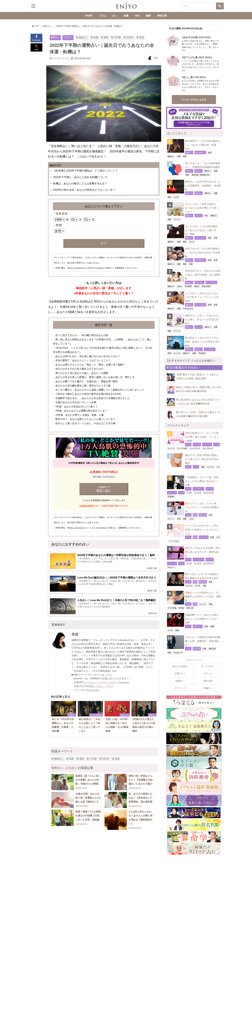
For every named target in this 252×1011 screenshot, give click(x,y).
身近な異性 (206, 286)
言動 (204, 585)
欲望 (209, 152)
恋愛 (126, 15)
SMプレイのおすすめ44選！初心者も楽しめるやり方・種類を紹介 (202, 552)
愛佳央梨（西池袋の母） (201, 175)
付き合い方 (178, 652)
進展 (169, 331)
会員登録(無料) (86, 506)
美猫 (141, 37)
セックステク (195, 448)
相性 (185, 156)
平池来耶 (188, 286)
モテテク (189, 585)
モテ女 (197, 585)
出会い (179, 286)
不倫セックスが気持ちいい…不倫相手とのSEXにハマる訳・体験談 (203, 596)
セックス (177, 353)
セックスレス (208, 448)
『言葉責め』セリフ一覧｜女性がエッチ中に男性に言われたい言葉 (202, 481)
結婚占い (180, 681)
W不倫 (181, 608)
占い (114, 15)
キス (218, 537)
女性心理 (189, 608)
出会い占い (199, 282)
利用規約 (100, 268)
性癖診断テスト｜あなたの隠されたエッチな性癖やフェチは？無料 (202, 619)
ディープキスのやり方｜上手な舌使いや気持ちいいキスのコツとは (202, 530)
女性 (179, 519)
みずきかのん (188, 308)
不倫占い (207, 688)
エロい (191, 519)
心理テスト (197, 626)
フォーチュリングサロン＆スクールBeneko (106, 682)
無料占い (55, 37)
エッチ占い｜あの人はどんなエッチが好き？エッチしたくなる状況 (202, 297)
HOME (88, 15)
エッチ (216, 444)
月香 (191, 264)
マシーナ (177, 219)
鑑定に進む (104, 489)
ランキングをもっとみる (194, 99)
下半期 (117, 37)
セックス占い (200, 238)
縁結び (196, 286)
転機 (96, 37)
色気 (210, 515)
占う (104, 243)
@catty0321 (93, 690)
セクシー (171, 519)
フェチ (170, 630)
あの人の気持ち (180, 666)
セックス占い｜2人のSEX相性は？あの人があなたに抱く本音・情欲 (201, 230)
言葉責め (171, 496)
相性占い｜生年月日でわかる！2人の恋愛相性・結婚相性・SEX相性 (203, 185)
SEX (137, 15)
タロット (198, 215)
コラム (102, 15)
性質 (204, 648)
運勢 (106, 37)
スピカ (176, 197)
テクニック (207, 444)
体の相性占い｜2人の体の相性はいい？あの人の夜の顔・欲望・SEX (202, 145)
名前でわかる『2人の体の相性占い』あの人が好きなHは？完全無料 (202, 252)
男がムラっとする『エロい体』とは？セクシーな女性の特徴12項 (202, 507)
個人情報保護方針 (78, 268)
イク (218, 467)
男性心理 (162, 15)
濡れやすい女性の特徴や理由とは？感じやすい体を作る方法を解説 (202, 459)
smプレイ (171, 567)
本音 (206, 215)
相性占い (198, 171)
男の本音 (196, 648)
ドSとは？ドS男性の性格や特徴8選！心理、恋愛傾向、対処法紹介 (203, 641)
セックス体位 (182, 448)
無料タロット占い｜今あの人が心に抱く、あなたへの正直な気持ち (202, 319)
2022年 (130, 37)
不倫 (195, 604)
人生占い (67, 37)
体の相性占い (200, 152)
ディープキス (174, 541)
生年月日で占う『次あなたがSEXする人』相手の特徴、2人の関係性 (203, 275)
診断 (212, 626)
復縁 (148, 15)
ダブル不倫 (172, 608)
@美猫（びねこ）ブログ (100, 686)
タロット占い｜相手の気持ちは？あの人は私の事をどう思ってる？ (202, 208)
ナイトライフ (198, 489)
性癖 (177, 630)
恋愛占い (189, 349)
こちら (108, 674)
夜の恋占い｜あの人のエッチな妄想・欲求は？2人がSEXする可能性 (202, 342)
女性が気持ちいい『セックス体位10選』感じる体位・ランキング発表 (202, 437)
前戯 (203, 467)
